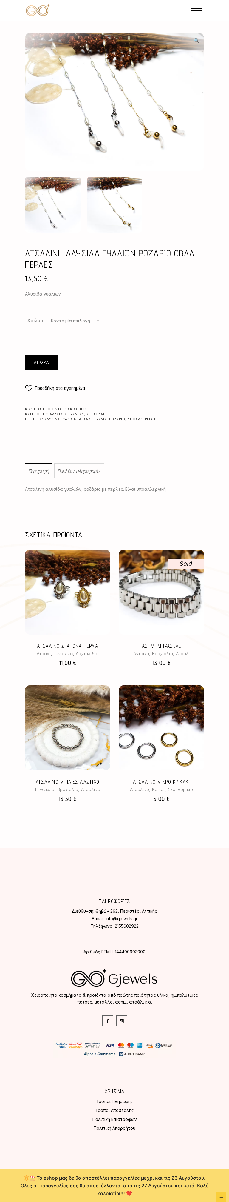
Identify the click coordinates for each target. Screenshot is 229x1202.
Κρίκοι (158, 789)
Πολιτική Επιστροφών (114, 1119)
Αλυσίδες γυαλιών (67, 414)
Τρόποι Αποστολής (114, 1110)
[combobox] (75, 320)
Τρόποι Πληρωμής (114, 1101)
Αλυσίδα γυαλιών (60, 419)
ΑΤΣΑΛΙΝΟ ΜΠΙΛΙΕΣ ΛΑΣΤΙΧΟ (68, 782)
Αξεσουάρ (95, 414)
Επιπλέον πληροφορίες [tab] (79, 471)
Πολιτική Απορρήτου (114, 1128)
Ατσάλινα (90, 789)
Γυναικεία (63, 653)
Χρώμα (35, 321)
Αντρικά (141, 653)
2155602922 (127, 926)
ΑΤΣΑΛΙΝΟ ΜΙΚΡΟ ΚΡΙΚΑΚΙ (161, 782)
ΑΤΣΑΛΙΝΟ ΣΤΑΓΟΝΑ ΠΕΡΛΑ (67, 646)
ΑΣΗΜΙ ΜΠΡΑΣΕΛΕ (161, 646)
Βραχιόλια (162, 653)
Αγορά (41, 362)
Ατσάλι (44, 653)
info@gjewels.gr (121, 918)
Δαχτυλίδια (87, 653)
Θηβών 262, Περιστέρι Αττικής (126, 911)
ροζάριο (117, 419)
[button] (196, 40)
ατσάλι (85, 419)
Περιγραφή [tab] (38, 471)
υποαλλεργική (141, 419)
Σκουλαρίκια (180, 789)
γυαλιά (100, 419)
